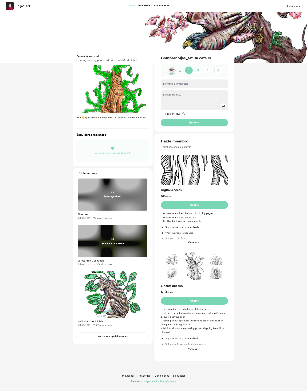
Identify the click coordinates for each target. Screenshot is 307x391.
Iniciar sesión (294, 5)
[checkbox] (171, 114)
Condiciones (162, 375)
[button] (131, 5)
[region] (194, 91)
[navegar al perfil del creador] (10, 6)
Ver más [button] (192, 242)
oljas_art (24, 6)
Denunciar (179, 375)
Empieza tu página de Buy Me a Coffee (152, 381)
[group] (194, 201)
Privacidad (144, 375)
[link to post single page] (112, 199)
